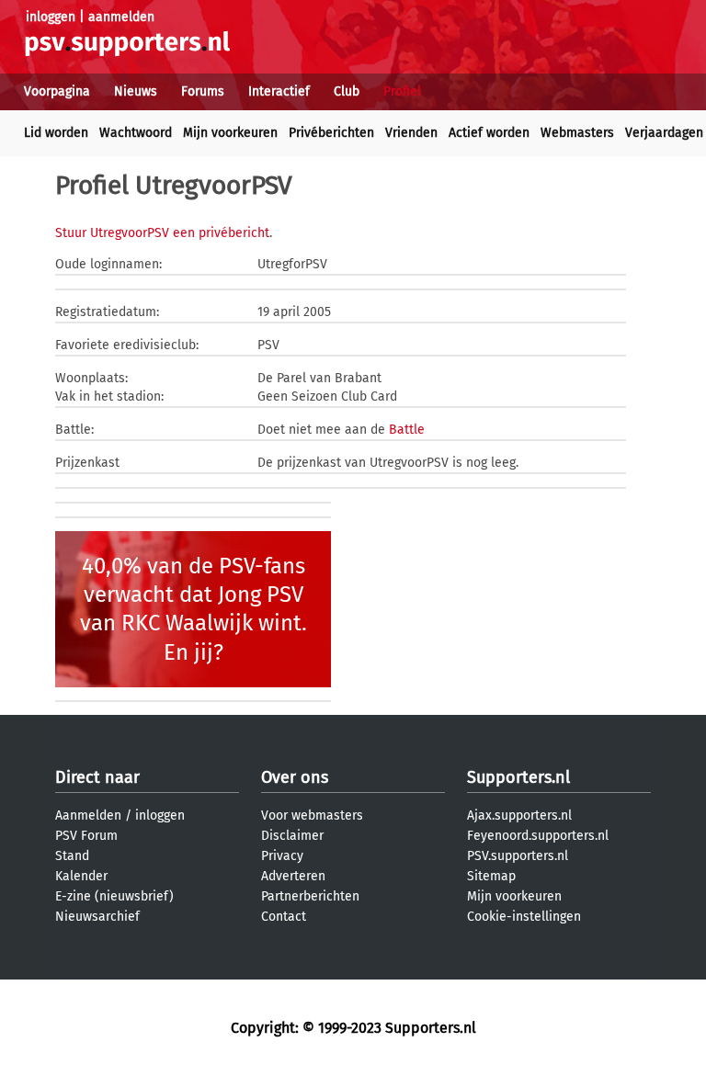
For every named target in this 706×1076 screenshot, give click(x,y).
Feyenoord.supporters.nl (538, 836)
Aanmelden (88, 815)
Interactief (279, 91)
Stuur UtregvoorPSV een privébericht (162, 233)
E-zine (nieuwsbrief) (114, 896)
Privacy (282, 856)
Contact (283, 916)
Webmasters (577, 133)
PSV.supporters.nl (517, 856)
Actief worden (489, 133)
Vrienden (411, 133)
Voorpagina (57, 91)
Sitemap (491, 876)
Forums (202, 91)
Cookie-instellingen (524, 916)
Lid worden (56, 133)
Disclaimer (292, 836)
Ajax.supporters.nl (519, 815)
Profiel (402, 91)
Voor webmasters (312, 815)
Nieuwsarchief (97, 916)
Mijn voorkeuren (230, 133)
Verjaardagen (664, 133)
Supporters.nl (518, 777)
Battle (407, 429)
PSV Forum (86, 836)
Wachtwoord (135, 133)
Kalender (81, 876)
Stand (72, 856)
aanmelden (121, 17)
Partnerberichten (310, 896)
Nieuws (135, 91)
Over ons (294, 777)
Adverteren (293, 876)
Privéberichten (331, 133)
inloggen (50, 17)
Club (346, 91)
